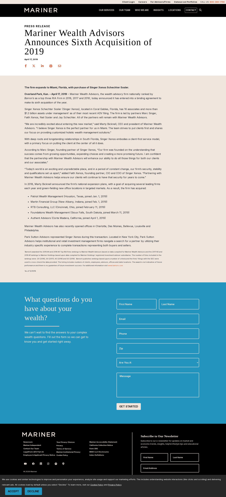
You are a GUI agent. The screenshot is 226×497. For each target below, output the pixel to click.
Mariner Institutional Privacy (68, 452)
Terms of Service (63, 449)
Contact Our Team (31, 449)
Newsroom (28, 442)
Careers (142, 2)
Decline (33, 491)
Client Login (128, 2)
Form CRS (93, 449)
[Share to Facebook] (26, 66)
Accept (13, 491)
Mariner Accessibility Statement (103, 442)
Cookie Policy (62, 455)
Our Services (106, 10)
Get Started (128, 406)
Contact (191, 10)
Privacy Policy (114, 485)
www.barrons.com (115, 266)
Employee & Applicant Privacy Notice (39, 455)
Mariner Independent (32, 445)
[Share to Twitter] (34, 66)
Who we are (142, 10)
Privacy (59, 445)
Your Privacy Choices (65, 442)
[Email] (60, 66)
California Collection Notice (101, 445)
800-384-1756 (217, 2)
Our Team (124, 10)
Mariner (38, 434)
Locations (174, 10)
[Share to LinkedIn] (43, 66)
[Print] (51, 66)
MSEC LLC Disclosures (99, 452)
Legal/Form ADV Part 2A (33, 452)
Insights (158, 10)
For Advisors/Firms (160, 2)
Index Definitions (96, 455)
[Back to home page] (40, 11)
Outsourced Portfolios (185, 2)
